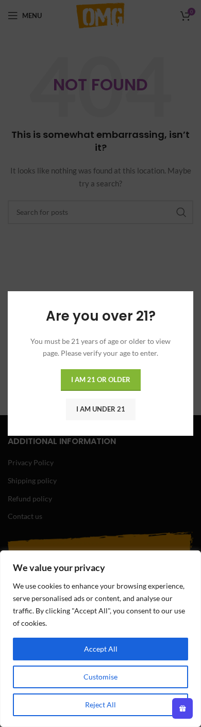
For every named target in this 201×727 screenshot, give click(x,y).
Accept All (101, 648)
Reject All (100, 704)
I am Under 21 (100, 409)
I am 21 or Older (100, 379)
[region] (100, 638)
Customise (100, 676)
